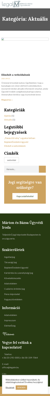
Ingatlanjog (9, 257)
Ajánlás (7, 115)
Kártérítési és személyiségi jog (18, 272)
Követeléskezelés (12, 278)
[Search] (42, 169)
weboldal (11, 160)
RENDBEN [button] (21, 387)
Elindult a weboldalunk (15, 74)
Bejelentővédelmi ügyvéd (16, 267)
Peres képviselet (12, 294)
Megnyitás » (6, 100)
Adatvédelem (10, 283)
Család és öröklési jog (14, 288)
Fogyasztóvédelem (13, 299)
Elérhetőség (10, 325)
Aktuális (8, 119)
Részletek (10, 387)
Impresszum (10, 320)
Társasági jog (10, 262)
